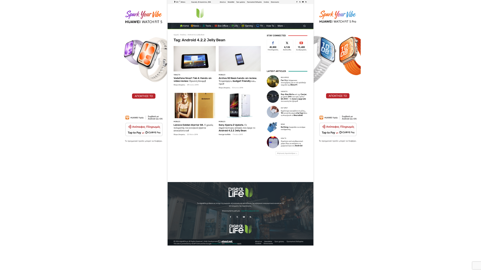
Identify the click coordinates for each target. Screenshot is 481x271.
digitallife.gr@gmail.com (250, 211)
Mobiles (222, 75)
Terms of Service (231, 244)
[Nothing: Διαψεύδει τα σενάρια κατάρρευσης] (273, 127)
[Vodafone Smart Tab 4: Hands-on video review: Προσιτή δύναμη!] (195, 58)
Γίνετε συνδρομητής (301, 42)
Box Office (285, 77)
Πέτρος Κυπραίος (179, 85)
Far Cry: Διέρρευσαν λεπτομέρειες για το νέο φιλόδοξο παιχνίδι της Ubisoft (293, 82)
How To (283, 138)
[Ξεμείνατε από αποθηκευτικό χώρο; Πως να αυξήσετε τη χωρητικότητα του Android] (273, 142)
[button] (304, 26)
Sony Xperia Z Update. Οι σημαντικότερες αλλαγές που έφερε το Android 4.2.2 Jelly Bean (237, 127)
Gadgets (284, 91)
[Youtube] (302, 2)
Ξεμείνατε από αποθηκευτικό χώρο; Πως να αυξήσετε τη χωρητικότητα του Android (292, 143)
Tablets (177, 75)
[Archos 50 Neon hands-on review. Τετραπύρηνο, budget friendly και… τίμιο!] (240, 58)
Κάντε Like (273, 42)
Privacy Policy (216, 244)
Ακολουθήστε (287, 42)
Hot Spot (284, 108)
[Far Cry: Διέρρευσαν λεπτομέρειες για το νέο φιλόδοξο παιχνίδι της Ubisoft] (273, 81)
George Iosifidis (225, 134)
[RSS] (305, 2)
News (283, 124)
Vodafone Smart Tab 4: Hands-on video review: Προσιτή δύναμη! (193, 79)
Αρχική (176, 35)
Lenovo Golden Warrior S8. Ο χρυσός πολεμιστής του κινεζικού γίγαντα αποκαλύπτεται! (193, 127)
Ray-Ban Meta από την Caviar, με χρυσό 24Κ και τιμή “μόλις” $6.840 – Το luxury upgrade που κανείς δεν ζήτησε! (294, 97)
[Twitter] (299, 2)
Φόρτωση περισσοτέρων (286, 153)
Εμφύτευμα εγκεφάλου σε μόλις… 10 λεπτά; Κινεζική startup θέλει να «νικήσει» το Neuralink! (294, 113)
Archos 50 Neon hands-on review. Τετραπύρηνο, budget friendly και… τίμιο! (238, 81)
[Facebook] (296, 2)
